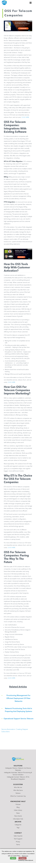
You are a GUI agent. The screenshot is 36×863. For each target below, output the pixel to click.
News (18, 813)
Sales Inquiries (18, 836)
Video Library (18, 810)
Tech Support (18, 839)
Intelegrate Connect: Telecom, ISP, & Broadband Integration (18, 778)
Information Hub (18, 819)
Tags (18, 827)
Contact (18, 833)
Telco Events (18, 816)
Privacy (18, 841)
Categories (18, 824)
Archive (18, 822)
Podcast (18, 804)
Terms (18, 844)
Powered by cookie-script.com (25, 860)
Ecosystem (18, 784)
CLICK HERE (25, 117)
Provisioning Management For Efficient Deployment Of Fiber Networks (18, 698)
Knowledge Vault (18, 801)
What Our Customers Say (18, 796)
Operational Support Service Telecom (18, 719)
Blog (18, 807)
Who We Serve (18, 790)
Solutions (18, 766)
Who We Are (18, 787)
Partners (18, 793)
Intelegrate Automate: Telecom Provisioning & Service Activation (18, 773)
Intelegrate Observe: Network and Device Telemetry (18, 769)
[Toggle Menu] (31, 2)
